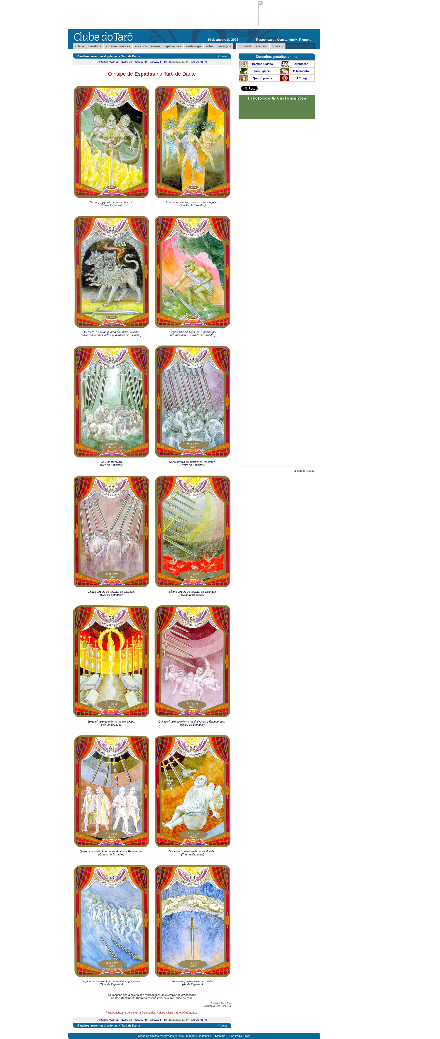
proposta (245, 46)
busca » (277, 46)
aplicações (173, 46)
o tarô (79, 46)
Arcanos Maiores (108, 61)
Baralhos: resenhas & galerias (97, 56)
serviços (224, 46)
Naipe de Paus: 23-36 (134, 61)
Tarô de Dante (130, 56)
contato (261, 46)
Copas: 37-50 (158, 61)
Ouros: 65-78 (199, 61)
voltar (224, 56)
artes (210, 46)
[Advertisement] (277, 505)
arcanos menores (148, 46)
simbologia (193, 46)
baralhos (94, 46)
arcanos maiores (118, 46)
